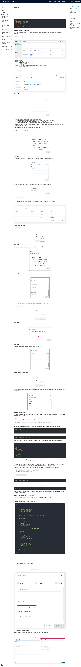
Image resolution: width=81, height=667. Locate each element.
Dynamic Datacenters (22, 198)
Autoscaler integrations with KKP (6, 33)
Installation (3, 12)
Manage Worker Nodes (5, 18)
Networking (3, 39)
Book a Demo (77, 1)
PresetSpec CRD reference (51, 465)
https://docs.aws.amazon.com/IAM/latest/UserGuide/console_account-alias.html (41, 555)
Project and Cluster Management (5, 17)
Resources (63, 1)
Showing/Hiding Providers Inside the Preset (74, 14)
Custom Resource (26, 422)
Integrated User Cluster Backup (5, 21)
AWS (15, 499)
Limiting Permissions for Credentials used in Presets (74, 24)
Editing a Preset (72, 21)
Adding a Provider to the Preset (74, 11)
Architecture (3, 10)
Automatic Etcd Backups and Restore (5, 23)
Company (72, 1)
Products (50, 1)
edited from (29, 127)
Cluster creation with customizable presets (74, 28)
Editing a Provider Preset (73, 12)
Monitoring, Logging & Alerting (5, 26)
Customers (58, 1)
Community (67, 1)
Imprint (2, 49)
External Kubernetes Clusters (6, 36)
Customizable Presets (72, 25)
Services (54, 1)
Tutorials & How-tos (4, 14)
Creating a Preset (72, 9)
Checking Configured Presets (73, 8)
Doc (13, 1)
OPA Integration (4, 46)
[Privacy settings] (2, 665)
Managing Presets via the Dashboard (74, 6)
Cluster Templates (4, 29)
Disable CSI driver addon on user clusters (6, 43)
